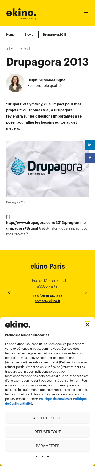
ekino (21, 12)
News (29, 34)
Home (10, 34)
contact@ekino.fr (47, 301)
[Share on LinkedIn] (90, 145)
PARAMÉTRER (47, 445)
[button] (87, 324)
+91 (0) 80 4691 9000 (47, 315)
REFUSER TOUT (48, 432)
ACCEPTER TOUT (47, 418)
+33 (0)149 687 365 (47, 296)
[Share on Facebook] (90, 158)
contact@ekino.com (47, 306)
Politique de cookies (54, 399)
